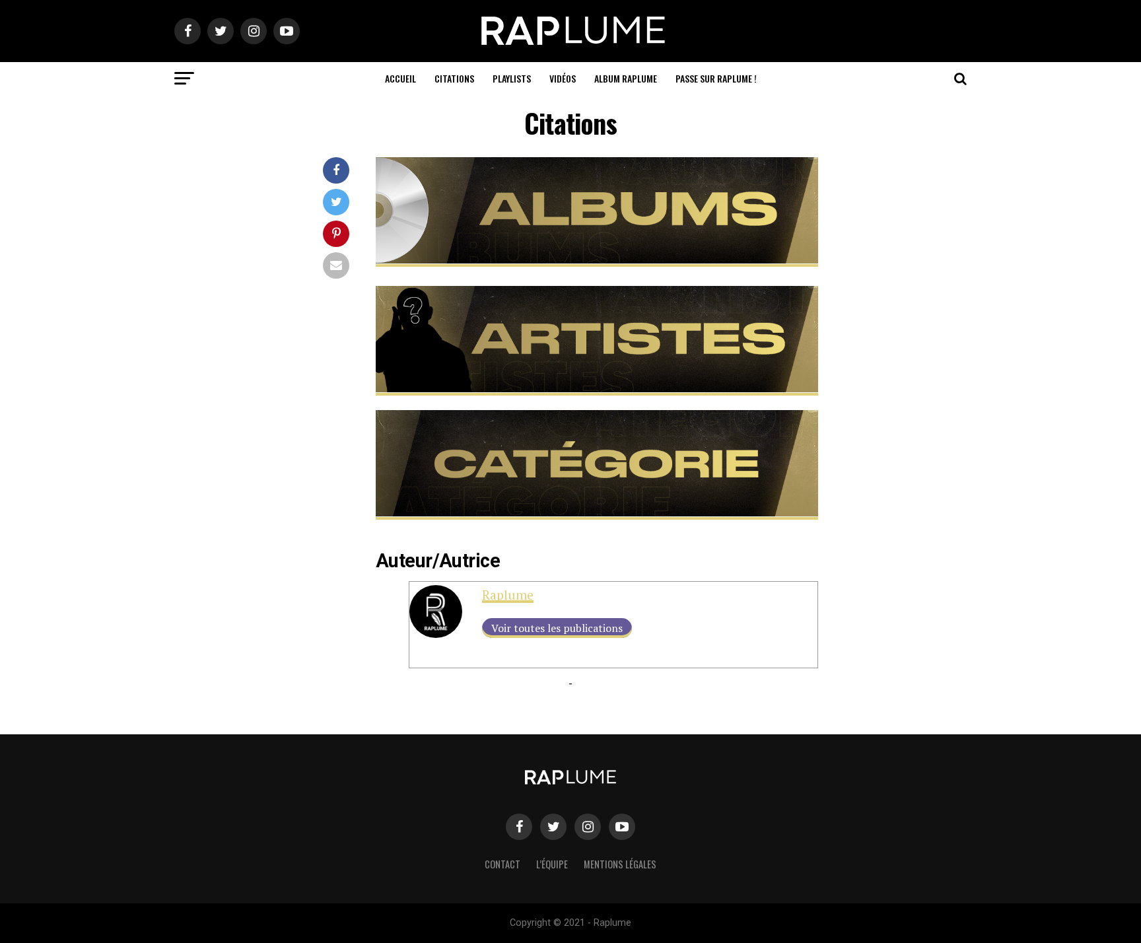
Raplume (508, 594)
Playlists (512, 78)
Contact (502, 864)
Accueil (400, 78)
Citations (454, 78)
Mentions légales (620, 864)
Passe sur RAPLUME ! (716, 78)
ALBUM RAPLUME (625, 78)
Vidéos (562, 78)
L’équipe (552, 864)
